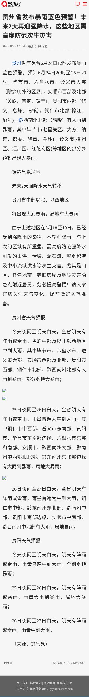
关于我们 (22, 683)
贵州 (16, 63)
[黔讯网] (12, 4)
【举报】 (8, 663)
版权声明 (36, 683)
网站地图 (49, 683)
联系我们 (62, 683)
